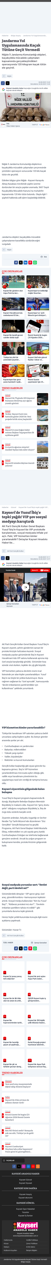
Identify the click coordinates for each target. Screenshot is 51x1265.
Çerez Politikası (31, 1243)
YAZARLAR (10, 1160)
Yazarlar (25, 1212)
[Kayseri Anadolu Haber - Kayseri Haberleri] (25, 1226)
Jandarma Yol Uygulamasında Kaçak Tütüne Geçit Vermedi (34, 36)
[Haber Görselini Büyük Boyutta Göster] (25, 107)
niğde (9, 76)
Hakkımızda (8, 1240)
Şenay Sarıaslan (13, 605)
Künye (6, 1243)
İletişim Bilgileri (31, 1250)
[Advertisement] (25, 17)
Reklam (6, 1247)
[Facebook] (14, 1166)
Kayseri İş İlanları (25, 1216)
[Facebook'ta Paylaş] (3, 83)
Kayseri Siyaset (25, 1183)
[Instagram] (24, 1166)
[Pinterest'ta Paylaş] (30, 262)
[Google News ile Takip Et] (44, 125)
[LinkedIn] (28, 1166)
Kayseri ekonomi (25, 1198)
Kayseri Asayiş (25, 1194)
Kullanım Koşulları (10, 1250)
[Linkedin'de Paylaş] (25, 262)
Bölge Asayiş (16, 36)
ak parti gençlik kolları (15, 551)
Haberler (5, 36)
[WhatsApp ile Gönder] (35, 262)
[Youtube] (33, 1166)
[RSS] (38, 1166)
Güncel (13, 507)
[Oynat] (25, 587)
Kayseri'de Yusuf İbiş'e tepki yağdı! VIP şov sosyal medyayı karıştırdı (33, 507)
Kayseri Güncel (25, 1180)
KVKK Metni (30, 1247)
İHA (13, 125)
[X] (19, 1166)
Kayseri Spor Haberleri (25, 1209)
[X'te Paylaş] (7, 83)
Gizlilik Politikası (32, 1240)
